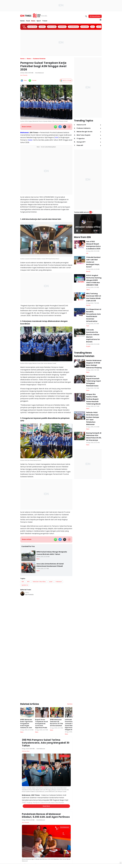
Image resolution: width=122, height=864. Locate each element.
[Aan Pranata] (22, 593)
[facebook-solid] (60, 126)
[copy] (69, 126)
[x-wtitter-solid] (64, 126)
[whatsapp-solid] (55, 126)
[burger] (100, 20)
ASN (56, 137)
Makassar (24, 132)
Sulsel (30, 140)
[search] (86, 16)
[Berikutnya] (73, 688)
